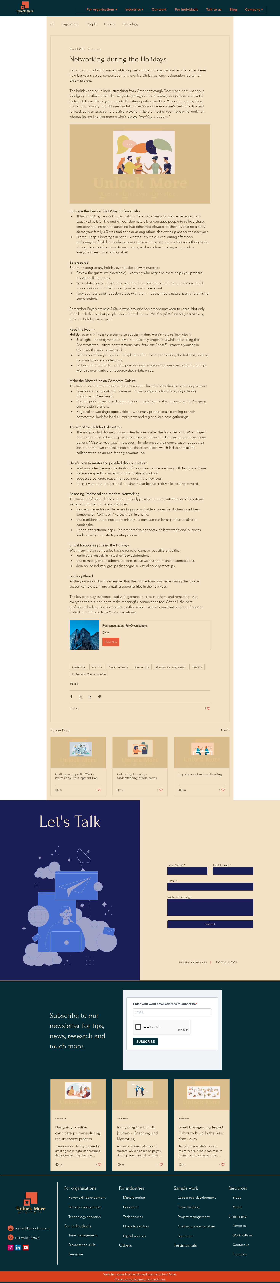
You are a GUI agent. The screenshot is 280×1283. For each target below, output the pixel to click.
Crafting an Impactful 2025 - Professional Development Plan (76, 776)
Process (109, 24)
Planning (197, 666)
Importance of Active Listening (200, 774)
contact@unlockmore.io (32, 1228)
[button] (102, 9)
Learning (97, 666)
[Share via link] (99, 697)
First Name (175, 865)
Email (171, 880)
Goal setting (141, 666)
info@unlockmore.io (193, 962)
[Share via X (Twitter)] (80, 697)
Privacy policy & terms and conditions (140, 1279)
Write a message (179, 897)
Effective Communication (170, 666)
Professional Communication (89, 674)
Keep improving (118, 666)
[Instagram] (10, 1247)
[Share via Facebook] (71, 697)
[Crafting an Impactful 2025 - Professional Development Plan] (78, 752)
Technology (130, 24)
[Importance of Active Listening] (201, 752)
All (52, 24)
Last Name (221, 865)
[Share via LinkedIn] (90, 697)
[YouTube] (26, 1247)
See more (185, 1236)
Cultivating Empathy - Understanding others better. (137, 776)
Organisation (70, 24)
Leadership (78, 666)
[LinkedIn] (18, 1247)
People (92, 24)
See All (225, 729)
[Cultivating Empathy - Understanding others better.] (140, 752)
